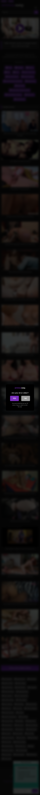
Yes (14, 398)
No (25, 398)
